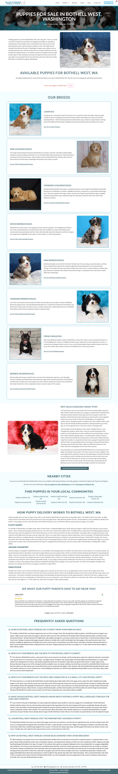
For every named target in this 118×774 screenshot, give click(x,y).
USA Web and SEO (105, 770)
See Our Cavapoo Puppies (52, 127)
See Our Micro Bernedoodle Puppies (21, 239)
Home (57, 3)
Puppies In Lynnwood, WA (23, 502)
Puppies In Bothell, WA (23, 497)
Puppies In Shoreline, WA (77, 502)
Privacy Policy (53, 770)
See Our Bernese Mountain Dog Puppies (22, 389)
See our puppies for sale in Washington (57, 484)
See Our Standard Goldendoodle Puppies (57, 203)
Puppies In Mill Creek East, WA (59, 497)
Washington (62, 24)
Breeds (65, 3)
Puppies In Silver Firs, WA (59, 502)
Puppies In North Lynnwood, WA (41, 502)
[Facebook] (105, 2)
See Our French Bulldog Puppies (54, 351)
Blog (89, 3)
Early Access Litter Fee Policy (59, 772)
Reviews (74, 3)
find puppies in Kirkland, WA (85, 484)
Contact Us (97, 3)
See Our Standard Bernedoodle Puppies (22, 314)
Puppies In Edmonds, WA (95, 502)
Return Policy (64, 770)
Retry (70, 85)
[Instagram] (108, 2)
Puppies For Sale (53, 24)
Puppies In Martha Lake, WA (41, 497)
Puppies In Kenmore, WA (77, 497)
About (82, 3)
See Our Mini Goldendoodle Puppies (21, 164)
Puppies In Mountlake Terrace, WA (95, 497)
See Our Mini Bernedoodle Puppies (55, 278)
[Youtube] (111, 2)
